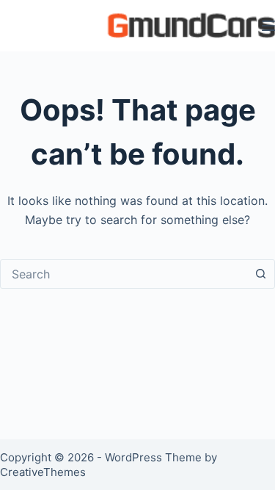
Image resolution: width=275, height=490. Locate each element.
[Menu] (268, 25)
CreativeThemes (43, 472)
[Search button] (260, 274)
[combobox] (123, 274)
